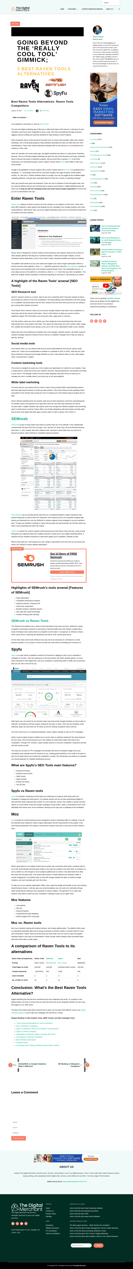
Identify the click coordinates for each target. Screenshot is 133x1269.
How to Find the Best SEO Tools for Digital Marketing (89, 1233)
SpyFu (13, 655)
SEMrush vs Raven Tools (29, 620)
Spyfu (13, 796)
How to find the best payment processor (84, 1211)
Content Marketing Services (92, 9)
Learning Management (97, 179)
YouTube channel (113, 298)
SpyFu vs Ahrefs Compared (26, 1031)
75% (20, 173)
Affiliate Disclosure (52, 1228)
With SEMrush (16, 515)
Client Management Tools (98, 155)
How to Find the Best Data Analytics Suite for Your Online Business (94, 1236)
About (48, 1208)
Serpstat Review (22, 1042)
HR (91, 175)
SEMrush (19, 419)
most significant (72, 266)
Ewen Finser (45, 110)
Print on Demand (95, 190)
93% (69, 159)
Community (93, 159)
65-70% (66, 170)
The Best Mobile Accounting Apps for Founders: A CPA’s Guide (112, 252)
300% (63, 162)
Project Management (96, 194)
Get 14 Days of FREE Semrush (63, 555)
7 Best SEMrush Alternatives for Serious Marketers (34, 1023)
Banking (92, 151)
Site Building (94, 202)
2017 (42, 266)
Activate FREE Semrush (67, 572)
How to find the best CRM (79, 1214)
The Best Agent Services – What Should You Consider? (90, 1225)
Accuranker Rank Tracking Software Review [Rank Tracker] (37, 1045)
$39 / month (62, 963)
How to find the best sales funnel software (85, 1216)
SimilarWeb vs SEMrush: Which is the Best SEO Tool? (35, 1034)
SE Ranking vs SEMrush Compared (29, 1037)
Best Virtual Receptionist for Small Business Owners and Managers (111, 240)
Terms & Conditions (53, 1233)
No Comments (28, 110)
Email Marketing (95, 171)
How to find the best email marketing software (86, 1208)
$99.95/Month (51, 963)
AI (90, 143)
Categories (72, 9)
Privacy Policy (51, 1214)
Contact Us (50, 1211)
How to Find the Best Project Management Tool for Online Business (94, 1228)
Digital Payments (95, 163)
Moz (12, 820)
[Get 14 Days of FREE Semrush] (31, 561)
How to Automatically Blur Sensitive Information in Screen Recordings (111, 228)
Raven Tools (15, 204)
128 (81, 269)
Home (62, 9)
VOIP (91, 210)
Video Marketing (95, 206)
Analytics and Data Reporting (99, 147)
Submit (98, 1245)
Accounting (93, 139)
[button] (119, 9)
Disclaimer (49, 1225)
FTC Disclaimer (51, 1231)
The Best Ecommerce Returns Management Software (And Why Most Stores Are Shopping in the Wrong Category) (111, 266)
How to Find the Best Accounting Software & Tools (88, 1231)
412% (56, 272)
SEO (16, 24)
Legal (92, 183)
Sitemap (49, 1216)
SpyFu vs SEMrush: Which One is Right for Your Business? (37, 1029)
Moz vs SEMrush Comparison (27, 1026)
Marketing (93, 186)
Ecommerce (94, 167)
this (20, 430)
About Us (109, 9)
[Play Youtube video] (106, 285)
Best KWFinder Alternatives (26, 1040)
